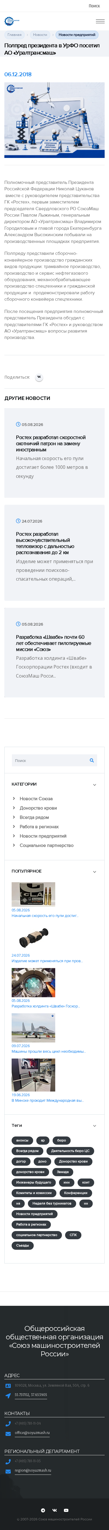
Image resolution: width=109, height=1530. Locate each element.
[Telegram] (43, 1511)
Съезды (22, 1245)
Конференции (75, 1193)
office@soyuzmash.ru (32, 1432)
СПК (73, 1235)
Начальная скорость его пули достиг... (45, 915)
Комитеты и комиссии (34, 1193)
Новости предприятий (43, 836)
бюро (61, 1140)
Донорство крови (38, 808)
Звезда (63, 1172)
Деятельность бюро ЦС (70, 1151)
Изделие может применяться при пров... (47, 960)
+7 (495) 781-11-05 (28, 1460)
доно (42, 1161)
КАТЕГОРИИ (24, 784)
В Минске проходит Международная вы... (48, 1100)
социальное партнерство (36, 1235)
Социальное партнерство (46, 845)
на (18, 1203)
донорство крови (30, 1172)
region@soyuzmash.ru (33, 1470)
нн (86, 1203)
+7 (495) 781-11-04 (28, 1423)
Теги (17, 1125)
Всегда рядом (34, 817)
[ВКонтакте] (39, 377)
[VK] (55, 1511)
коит (86, 1182)
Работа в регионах (39, 827)
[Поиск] (91, 760)
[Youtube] (66, 1511)
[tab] (54, 784)
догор (21, 1161)
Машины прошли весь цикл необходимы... (49, 1051)
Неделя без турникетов (52, 1203)
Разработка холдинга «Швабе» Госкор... (46, 1006)
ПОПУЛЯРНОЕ (26, 871)
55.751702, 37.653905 (31, 1394)
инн (67, 1182)
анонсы (22, 1140)
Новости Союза (36, 799)
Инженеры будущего (33, 1182)
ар (43, 1140)
